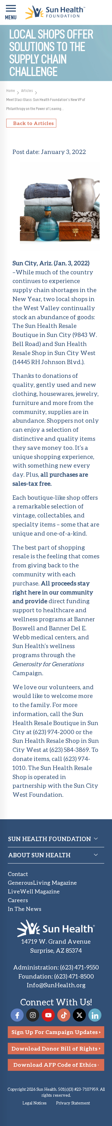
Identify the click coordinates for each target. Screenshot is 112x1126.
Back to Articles (33, 123)
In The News (24, 909)
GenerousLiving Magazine (42, 882)
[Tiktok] (63, 1015)
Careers (18, 900)
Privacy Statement (73, 1102)
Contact (18, 874)
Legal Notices (34, 1102)
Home (10, 90)
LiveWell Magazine (34, 891)
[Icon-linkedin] (94, 1015)
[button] (10, 12)
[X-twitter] (79, 1015)
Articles (27, 90)
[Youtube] (48, 1015)
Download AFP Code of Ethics (54, 1064)
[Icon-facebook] (17, 1015)
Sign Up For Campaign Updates (55, 1032)
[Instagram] (32, 1015)
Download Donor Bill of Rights (54, 1048)
